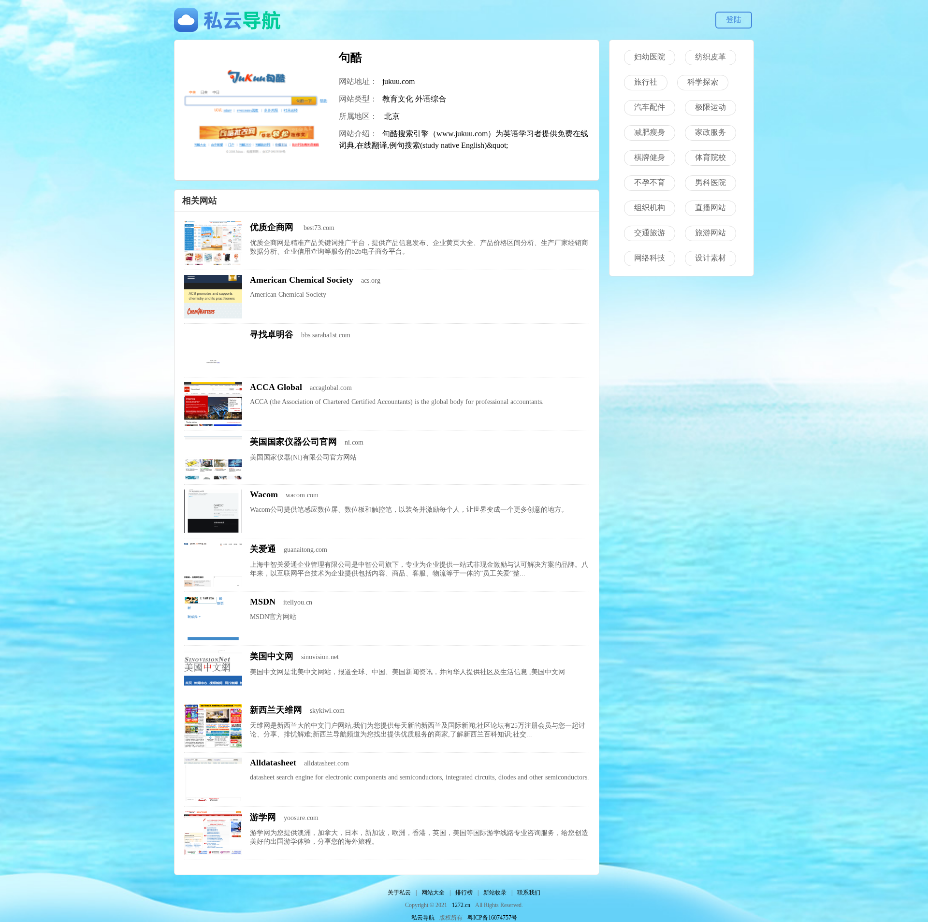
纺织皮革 (710, 57)
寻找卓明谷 (271, 334)
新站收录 (495, 892)
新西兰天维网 (276, 710)
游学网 (263, 817)
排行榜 (464, 892)
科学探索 (702, 82)
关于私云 (399, 892)
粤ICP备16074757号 (492, 917)
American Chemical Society (301, 280)
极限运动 (710, 107)
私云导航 (423, 917)
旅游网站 (710, 233)
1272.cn (461, 905)
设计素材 (710, 258)
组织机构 (649, 207)
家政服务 (710, 132)
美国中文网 (271, 656)
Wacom (264, 494)
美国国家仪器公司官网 (293, 442)
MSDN (263, 601)
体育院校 (710, 157)
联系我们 (528, 892)
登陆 (733, 19)
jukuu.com (398, 81)
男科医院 (710, 182)
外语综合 (430, 99)
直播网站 (710, 207)
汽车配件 (649, 107)
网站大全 (433, 892)
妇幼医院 (649, 57)
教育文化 (397, 99)
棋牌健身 (649, 157)
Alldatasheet (273, 762)
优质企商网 (273, 227)
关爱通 (263, 549)
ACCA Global (276, 387)
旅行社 (645, 82)
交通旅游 (649, 233)
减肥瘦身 (649, 132)
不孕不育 (649, 182)
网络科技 (649, 258)
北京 (392, 116)
